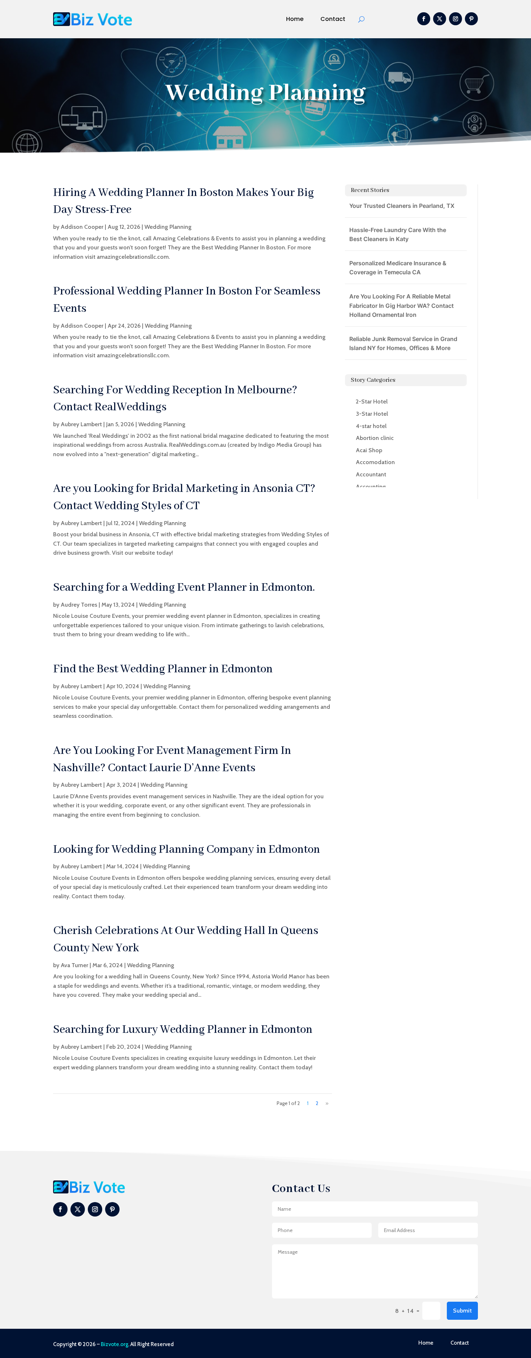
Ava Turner (74, 965)
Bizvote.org (114, 1344)
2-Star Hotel (372, 401)
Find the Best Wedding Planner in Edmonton (163, 669)
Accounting (371, 486)
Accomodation (375, 462)
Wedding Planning (167, 226)
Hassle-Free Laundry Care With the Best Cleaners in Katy (397, 234)
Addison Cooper (82, 226)
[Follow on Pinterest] (471, 18)
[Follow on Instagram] (455, 18)
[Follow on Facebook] (423, 18)
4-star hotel (371, 426)
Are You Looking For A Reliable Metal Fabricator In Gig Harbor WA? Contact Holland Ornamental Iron (401, 305)
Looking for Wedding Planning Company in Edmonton (186, 849)
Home (294, 19)
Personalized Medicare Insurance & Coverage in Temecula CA (397, 267)
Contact (332, 19)
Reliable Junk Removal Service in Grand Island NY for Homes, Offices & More (403, 343)
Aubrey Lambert (81, 424)
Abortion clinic (375, 438)
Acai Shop (369, 450)
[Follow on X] (439, 18)
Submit (462, 1310)
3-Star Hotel (372, 413)
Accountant (371, 474)
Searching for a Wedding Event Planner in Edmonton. (184, 587)
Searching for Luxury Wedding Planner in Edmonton (182, 1029)
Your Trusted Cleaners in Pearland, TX (401, 205)
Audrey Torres (79, 604)
